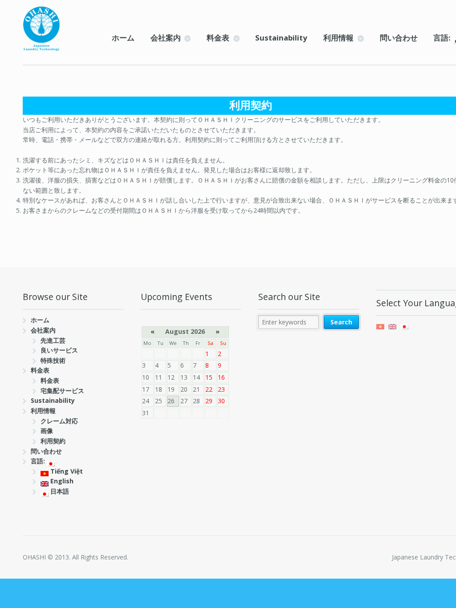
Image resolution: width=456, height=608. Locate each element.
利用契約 (53, 441)
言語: (39, 461)
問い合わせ (399, 37)
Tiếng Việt (66, 471)
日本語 (59, 491)
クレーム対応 (59, 421)
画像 (47, 430)
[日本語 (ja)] (404, 326)
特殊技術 (53, 360)
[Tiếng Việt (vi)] (380, 326)
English (61, 481)
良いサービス (59, 350)
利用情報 (338, 37)
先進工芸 (53, 340)
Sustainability (281, 37)
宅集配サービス (62, 390)
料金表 (218, 37)
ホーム (123, 37)
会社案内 (166, 37)
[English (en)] (392, 326)
